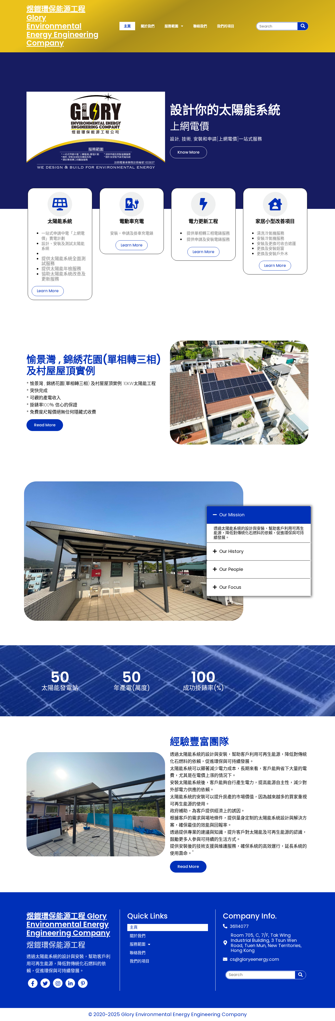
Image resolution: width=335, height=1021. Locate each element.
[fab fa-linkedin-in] (70, 983)
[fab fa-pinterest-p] (83, 983)
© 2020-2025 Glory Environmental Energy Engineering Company (167, 1014)
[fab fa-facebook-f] (33, 983)
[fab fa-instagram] (58, 983)
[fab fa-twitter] (45, 983)
